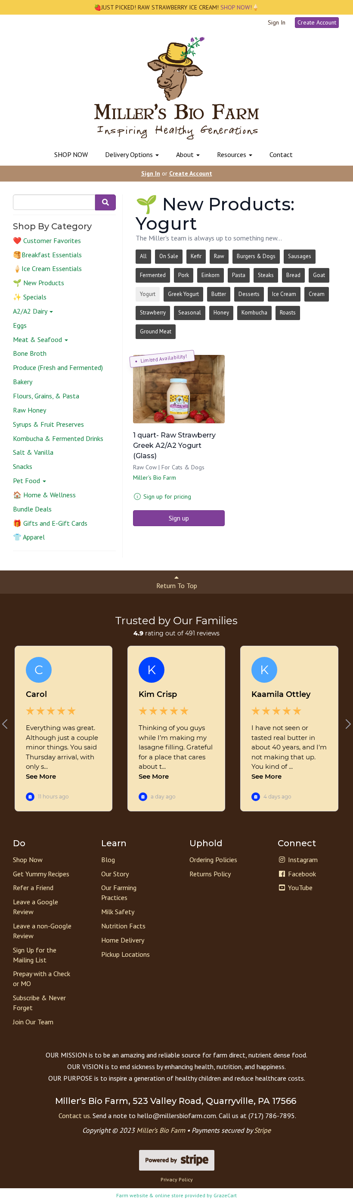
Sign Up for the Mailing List (34, 955)
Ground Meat (155, 331)
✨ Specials (29, 297)
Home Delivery (122, 940)
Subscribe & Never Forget (39, 1002)
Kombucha (254, 312)
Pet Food (27, 480)
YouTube (299, 887)
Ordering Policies (213, 859)
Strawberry (153, 312)
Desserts (249, 294)
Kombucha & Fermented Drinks (58, 438)
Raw (219, 256)
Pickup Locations (125, 954)
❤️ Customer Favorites (47, 240)
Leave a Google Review (35, 906)
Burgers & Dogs (256, 256)
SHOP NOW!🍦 (239, 7)
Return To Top (176, 585)
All (143, 256)
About (185, 154)
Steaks (266, 275)
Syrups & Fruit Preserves (48, 424)
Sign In (276, 22)
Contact (281, 154)
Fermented (153, 275)
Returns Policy (210, 873)
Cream (317, 294)
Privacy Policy (177, 1179)
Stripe (262, 1130)
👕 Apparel (29, 537)
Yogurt (147, 294)
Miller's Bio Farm (154, 477)
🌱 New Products (38, 282)
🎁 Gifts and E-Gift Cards (50, 523)
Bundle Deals (32, 509)
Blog (108, 859)
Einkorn (210, 275)
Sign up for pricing (167, 496)
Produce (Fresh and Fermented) (58, 367)
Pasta (238, 275)
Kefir (196, 256)
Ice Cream (284, 294)
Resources (232, 154)
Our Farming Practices (118, 892)
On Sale (168, 256)
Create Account (316, 22)
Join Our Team (33, 1021)
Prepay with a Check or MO (41, 978)
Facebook (301, 873)
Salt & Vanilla (33, 452)
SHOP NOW (71, 154)
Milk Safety (117, 911)
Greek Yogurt (183, 294)
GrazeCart (225, 1195)
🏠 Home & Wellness (44, 494)
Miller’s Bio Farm (160, 1130)
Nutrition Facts (123, 926)
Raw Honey (29, 410)
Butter (218, 294)
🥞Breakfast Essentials (47, 254)
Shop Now (28, 859)
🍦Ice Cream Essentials (47, 268)
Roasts (288, 312)
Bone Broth (29, 353)
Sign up (179, 518)
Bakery (22, 381)
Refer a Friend (33, 887)
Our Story (115, 873)
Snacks (22, 466)
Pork (183, 275)
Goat (319, 275)
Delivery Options (130, 154)
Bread (293, 275)
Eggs (20, 325)
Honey (221, 312)
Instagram (302, 859)
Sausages (299, 256)
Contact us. (75, 1115)
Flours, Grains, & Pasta (46, 395)
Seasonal (189, 312)
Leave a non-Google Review (42, 931)
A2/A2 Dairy (31, 311)
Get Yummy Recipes (41, 873)
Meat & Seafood (38, 339)
